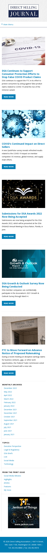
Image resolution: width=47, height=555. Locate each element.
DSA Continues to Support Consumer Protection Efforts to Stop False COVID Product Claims (21, 74)
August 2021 (9, 424)
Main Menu (7, 24)
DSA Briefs (8, 453)
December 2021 (10, 409)
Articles (7, 483)
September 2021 (10, 420)
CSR (5, 457)
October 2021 (9, 416)
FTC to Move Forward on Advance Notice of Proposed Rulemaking (22, 351)
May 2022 (8, 392)
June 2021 (8, 431)
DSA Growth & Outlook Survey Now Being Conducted (23, 285)
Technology (8, 464)
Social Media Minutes (12, 476)
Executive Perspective (12, 446)
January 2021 (9, 434)
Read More (9, 97)
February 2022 (10, 402)
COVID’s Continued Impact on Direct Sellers (23, 145)
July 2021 (7, 427)
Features (7, 486)
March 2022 (8, 399)
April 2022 (8, 395)
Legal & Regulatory (11, 450)
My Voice (7, 490)
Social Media (9, 460)
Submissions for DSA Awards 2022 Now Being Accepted (22, 215)
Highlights (8, 479)
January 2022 (9, 406)
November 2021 (10, 413)
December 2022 (10, 388)
